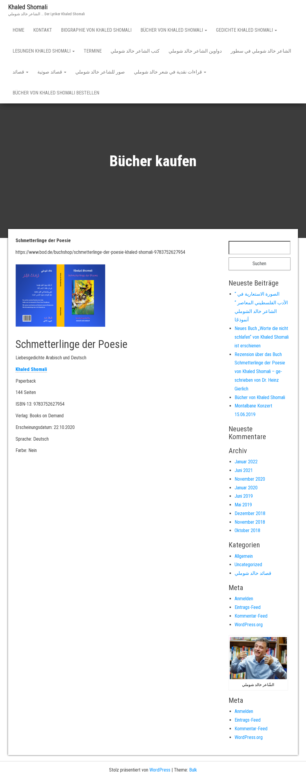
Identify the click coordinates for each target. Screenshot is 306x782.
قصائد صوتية (50, 72)
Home (18, 30)
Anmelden (244, 598)
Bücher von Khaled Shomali (172, 30)
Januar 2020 (246, 488)
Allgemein (244, 556)
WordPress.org (249, 624)
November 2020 (250, 479)
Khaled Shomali (28, 7)
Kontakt (42, 30)
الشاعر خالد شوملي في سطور (261, 51)
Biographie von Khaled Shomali (96, 30)
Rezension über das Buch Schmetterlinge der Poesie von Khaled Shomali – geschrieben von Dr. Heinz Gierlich (260, 372)
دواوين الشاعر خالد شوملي (195, 51)
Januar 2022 (246, 462)
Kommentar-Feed (251, 616)
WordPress (159, 770)
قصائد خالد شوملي (253, 573)
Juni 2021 (244, 470)
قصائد (19, 72)
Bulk (193, 770)
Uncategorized (248, 564)
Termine (93, 51)
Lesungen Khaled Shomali (42, 51)
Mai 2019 (243, 505)
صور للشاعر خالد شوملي (100, 72)
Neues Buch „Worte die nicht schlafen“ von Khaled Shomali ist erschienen (262, 337)
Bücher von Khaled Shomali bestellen (56, 93)
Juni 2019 (244, 496)
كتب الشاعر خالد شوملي (135, 51)
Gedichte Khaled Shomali (245, 30)
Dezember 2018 (250, 513)
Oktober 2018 (247, 530)
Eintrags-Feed (248, 607)
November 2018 (250, 522)
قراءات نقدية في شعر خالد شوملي (168, 72)
